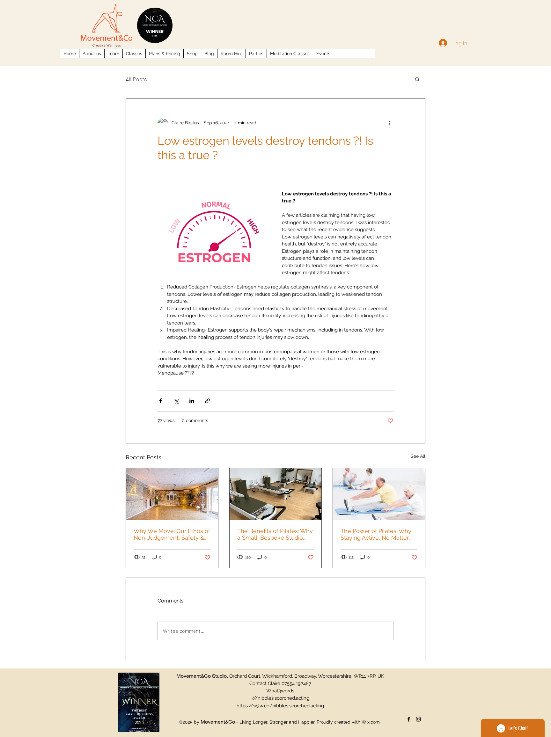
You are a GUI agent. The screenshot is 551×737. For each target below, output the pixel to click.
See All (418, 456)
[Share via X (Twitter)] (176, 401)
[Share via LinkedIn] (192, 401)
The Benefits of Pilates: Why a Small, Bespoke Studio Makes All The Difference (275, 534)
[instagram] (418, 719)
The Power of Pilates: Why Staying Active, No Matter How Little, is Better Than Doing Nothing (376, 534)
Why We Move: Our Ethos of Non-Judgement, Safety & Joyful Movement (172, 534)
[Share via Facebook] (161, 401)
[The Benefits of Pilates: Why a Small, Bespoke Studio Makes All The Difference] (276, 494)
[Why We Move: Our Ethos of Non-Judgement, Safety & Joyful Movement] (172, 494)
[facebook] (409, 719)
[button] (417, 79)
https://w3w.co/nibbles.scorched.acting (280, 706)
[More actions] (389, 123)
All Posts (136, 79)
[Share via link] (207, 401)
